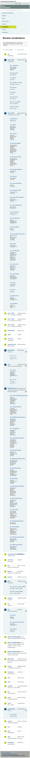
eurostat (10, 560)
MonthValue (14, 478)
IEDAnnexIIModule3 (12, 642)
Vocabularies (5, 26)
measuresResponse (14, 205)
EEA (8, 1)
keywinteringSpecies (14, 169)
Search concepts (20, 49)
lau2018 (10, 686)
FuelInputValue (14, 428)
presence (14, 87)
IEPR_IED (11, 659)
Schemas (4, 24)
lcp (8, 691)
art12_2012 (11, 60)
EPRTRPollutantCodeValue (14, 417)
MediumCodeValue (14, 450)
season (14, 92)
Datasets (4, 15)
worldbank (11, 742)
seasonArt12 (14, 264)
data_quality (14, 73)
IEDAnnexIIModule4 (12, 651)
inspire (10, 666)
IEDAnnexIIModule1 (12, 637)
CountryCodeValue (14, 406)
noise (9, 703)
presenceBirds (14, 227)
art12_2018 (11, 113)
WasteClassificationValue (14, 537)
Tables (3, 18)
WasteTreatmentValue (14, 544)
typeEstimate (14, 295)
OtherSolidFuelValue (14, 498)
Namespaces (5, 32)
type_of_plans (14, 106)
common (10, 338)
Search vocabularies (9, 49)
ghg (9, 581)
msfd (9, 697)
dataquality (11, 350)
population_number (14, 82)
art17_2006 (11, 313)
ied (8, 609)
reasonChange (14, 250)
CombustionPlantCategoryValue (14, 395)
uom (9, 731)
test (9, 727)
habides (10, 598)
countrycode (14, 65)
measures (14, 176)
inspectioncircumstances (14, 622)
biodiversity (11, 330)
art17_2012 (11, 319)
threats (13, 282)
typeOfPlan (14, 303)
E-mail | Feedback (6, 753)
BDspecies (14, 118)
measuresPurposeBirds (14, 197)
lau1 (9, 677)
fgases (10, 571)
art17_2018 (11, 324)
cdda (9, 334)
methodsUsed (14, 212)
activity (14, 370)
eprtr (9, 364)
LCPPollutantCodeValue (14, 438)
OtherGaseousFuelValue (14, 486)
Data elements (5, 21)
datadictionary (12, 344)
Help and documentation (7, 13)
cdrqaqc (14, 124)
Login (18, 3)
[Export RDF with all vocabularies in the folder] (25, 62)
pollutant (14, 629)
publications (11, 709)
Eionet (8, 10)
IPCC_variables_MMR (14, 591)
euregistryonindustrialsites (12, 554)
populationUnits (14, 218)
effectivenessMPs (14, 143)
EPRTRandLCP (12, 388)
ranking (14, 243)
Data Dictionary (14, 10)
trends (13, 289)
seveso (10, 721)
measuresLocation (14, 190)
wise (9, 736)
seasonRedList (14, 274)
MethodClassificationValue (14, 458)
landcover (11, 672)
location (14, 77)
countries (14, 133)
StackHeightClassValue (14, 521)
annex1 (14, 615)
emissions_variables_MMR (14, 586)
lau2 (9, 682)
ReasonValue (14, 509)
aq (8, 54)
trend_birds (14, 97)
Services (4, 29)
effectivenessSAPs (14, 156)
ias (8, 603)
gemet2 (10, 577)
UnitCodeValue (14, 526)
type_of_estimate (14, 101)
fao (9, 565)
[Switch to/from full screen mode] (20, 3)
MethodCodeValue (14, 468)
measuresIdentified (14, 183)
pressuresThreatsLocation (14, 234)
